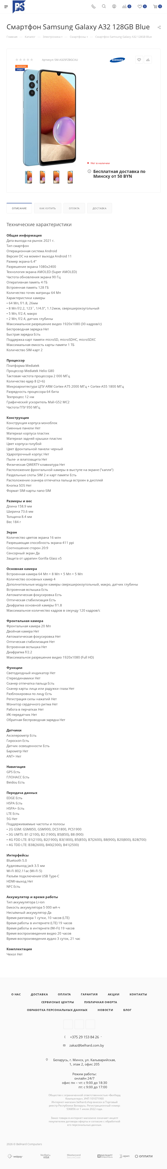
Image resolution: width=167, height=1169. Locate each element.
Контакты (138, 994)
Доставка (100, 208)
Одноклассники (90, 1024)
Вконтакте (68, 1024)
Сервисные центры (57, 1002)
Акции (114, 994)
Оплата (74, 208)
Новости (105, 1010)
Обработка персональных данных (57, 1010)
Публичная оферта (100, 1002)
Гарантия (89, 994)
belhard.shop (84, 1102)
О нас (16, 994)
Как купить (48, 208)
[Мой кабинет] (114, 7)
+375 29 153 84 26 (84, 1037)
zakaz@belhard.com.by (86, 1045)
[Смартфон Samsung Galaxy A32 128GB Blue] (49, 118)
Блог (127, 1010)
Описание (19, 208)
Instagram (79, 1024)
